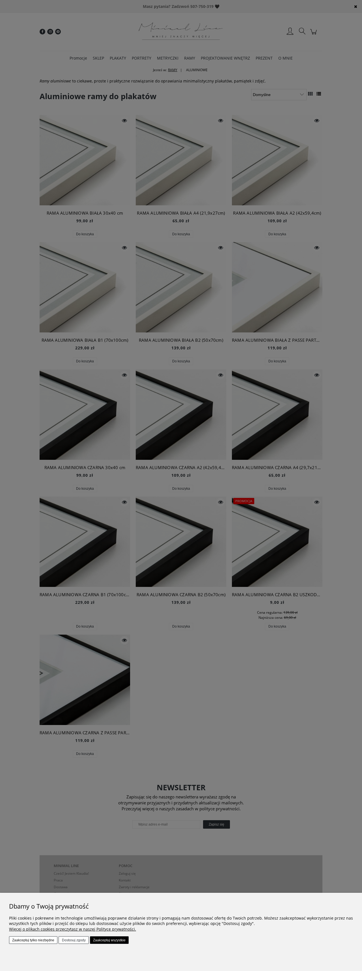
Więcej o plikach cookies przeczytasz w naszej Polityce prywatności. (72, 929)
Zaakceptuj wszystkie (109, 940)
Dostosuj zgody (74, 940)
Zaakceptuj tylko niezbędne (33, 940)
